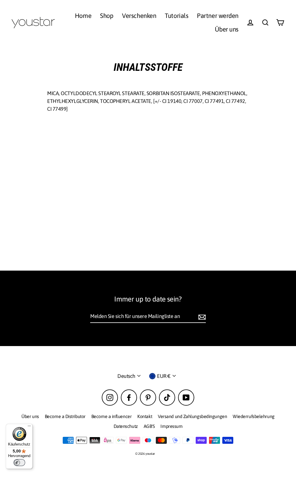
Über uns (226, 29)
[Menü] (29, 427)
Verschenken (139, 15)
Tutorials (176, 15)
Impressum (171, 426)
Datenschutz (126, 426)
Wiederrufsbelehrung (253, 416)
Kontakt (144, 416)
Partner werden (217, 15)
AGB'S (149, 426)
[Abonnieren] (201, 316)
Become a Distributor (65, 416)
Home (83, 15)
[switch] (19, 462)
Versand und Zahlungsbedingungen (192, 416)
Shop (106, 15)
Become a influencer (111, 416)
